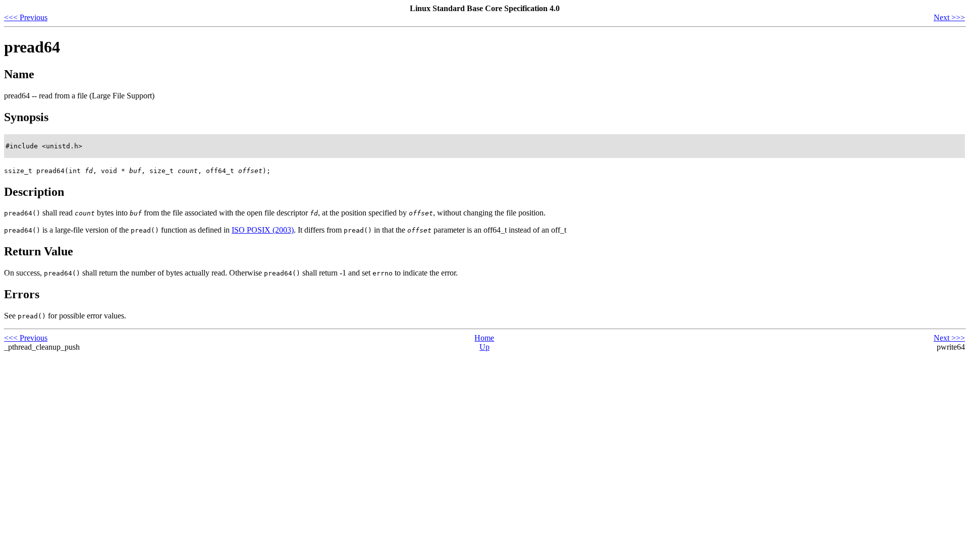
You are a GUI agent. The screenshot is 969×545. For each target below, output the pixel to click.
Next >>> (949, 17)
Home (484, 338)
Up (484, 347)
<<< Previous (25, 17)
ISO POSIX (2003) (263, 230)
